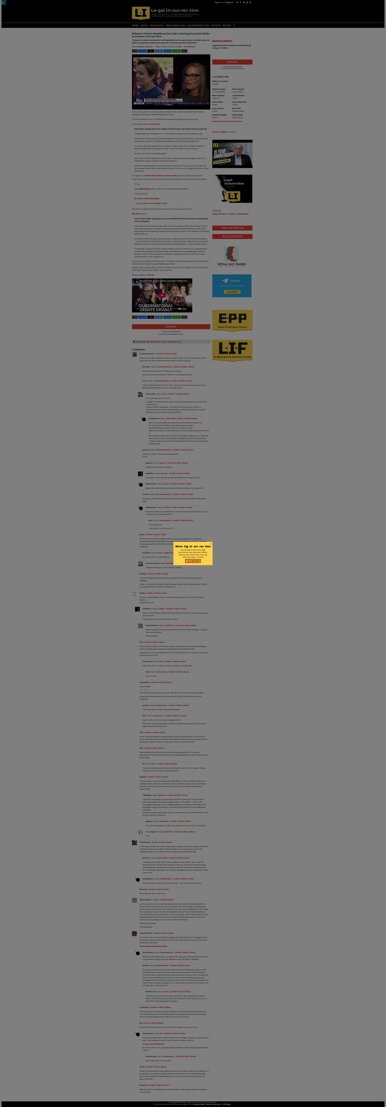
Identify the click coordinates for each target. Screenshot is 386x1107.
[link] (193, 544)
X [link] (211, 543)
